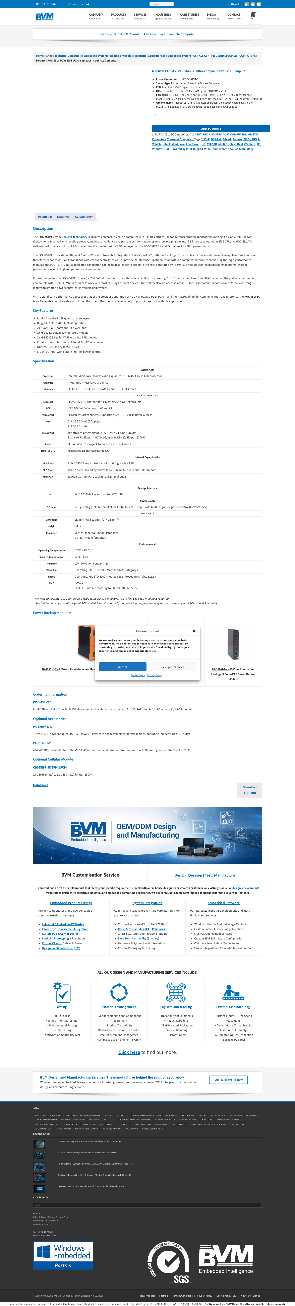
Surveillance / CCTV (43, 1129)
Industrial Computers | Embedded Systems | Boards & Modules (94, 55)
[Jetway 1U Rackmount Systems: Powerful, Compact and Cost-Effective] (39, 1155)
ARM (44, 1115)
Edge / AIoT (94, 1120)
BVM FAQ (202, 1115)
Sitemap (163, 1295)
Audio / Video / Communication (86, 1115)
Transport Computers (180, 139)
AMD (37, 1115)
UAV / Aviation (132, 1129)
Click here (129, 1052)
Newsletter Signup (250, 1295)
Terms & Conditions (182, 1295)
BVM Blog (108, 1115)
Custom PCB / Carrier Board (73, 1120)
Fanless (237, 139)
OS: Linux (250, 144)
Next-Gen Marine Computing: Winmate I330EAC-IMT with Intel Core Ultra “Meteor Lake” (95, 1164)
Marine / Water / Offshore (228, 1120)
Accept (122, 667)
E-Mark (227, 139)
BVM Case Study (122, 1115)
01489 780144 (46, 4)
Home (40, 55)
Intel (204, 1120)
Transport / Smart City (112, 1129)
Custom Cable (236, 1115)
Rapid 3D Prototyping (55, 938)
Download (250, 789)
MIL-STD (212, 144)
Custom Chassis (52, 943)
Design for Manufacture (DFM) (61, 948)
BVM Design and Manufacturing (147, 1115)
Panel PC (111, 1124)
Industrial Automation (165, 1120)
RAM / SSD (183, 1124)
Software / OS (238, 1124)
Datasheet (40, 785)
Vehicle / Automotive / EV (153, 1129)
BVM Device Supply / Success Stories (180, 1115)
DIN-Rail (216, 139)
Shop (49, 55)
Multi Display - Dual (230, 144)
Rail (173, 1124)
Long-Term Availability (132, 938)
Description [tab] (45, 216)
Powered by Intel (181, 148)
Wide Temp (211, 148)
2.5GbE (205, 139)
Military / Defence (71, 1124)
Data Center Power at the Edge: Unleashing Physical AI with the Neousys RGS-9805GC (94, 1175)
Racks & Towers (127, 929)
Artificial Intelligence (59, 1115)
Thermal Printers (63, 1129)
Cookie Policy (138, 675)
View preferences (172, 667)
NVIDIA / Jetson (89, 1124)
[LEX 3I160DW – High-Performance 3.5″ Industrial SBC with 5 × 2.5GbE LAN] (39, 1144)
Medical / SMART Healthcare (47, 1124)
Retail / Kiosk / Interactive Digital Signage (209, 1124)
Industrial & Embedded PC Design (63, 924)
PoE (167, 148)
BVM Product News (218, 1115)
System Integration (147, 903)
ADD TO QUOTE (211, 128)
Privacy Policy (154, 675)
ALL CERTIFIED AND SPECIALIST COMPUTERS (227, 55)
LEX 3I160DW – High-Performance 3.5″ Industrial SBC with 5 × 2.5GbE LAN (89, 1141)
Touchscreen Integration (72, 929)
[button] (194, 631)
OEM (101, 1124)
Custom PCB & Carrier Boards (60, 933)
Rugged (198, 148)
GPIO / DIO (250, 139)
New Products (147, 1295)
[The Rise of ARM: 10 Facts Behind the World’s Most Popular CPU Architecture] (39, 1189)
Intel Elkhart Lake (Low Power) (181, 144)
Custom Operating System (46, 1120)
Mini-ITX (143, 929)
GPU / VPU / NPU (109, 1120)
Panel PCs (48, 929)
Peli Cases (158, 929)
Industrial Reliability (188, 1120)
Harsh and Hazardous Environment (135, 1120)
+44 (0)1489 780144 (44, 1232)
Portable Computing (142, 1124)
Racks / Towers (161, 1124)
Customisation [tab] (84, 216)
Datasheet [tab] (63, 216)
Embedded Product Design (71, 903)
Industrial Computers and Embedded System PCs (165, 55)
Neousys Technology (240, 148)
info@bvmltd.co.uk (76, 4)
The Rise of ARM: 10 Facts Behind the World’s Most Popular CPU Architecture (91, 1186)
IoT (204, 144)
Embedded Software (224, 903)
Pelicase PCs (124, 1124)
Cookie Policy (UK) (226, 1295)
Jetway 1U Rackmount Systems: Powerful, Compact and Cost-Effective (87, 1152)
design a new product (245, 888)
